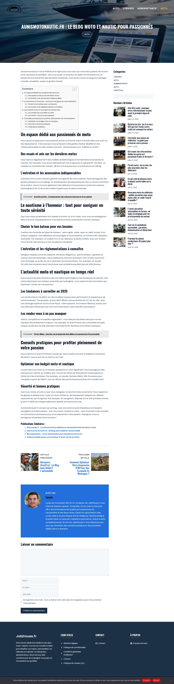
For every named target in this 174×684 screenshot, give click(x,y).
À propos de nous (140, 643)
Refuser (156, 680)
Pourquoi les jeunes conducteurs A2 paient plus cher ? (139, 241)
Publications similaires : (37, 127)
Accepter (146, 680)
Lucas (49, 497)
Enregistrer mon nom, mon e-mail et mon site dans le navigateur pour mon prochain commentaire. (62, 601)
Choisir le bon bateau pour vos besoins (42, 104)
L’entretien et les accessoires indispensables (45, 98)
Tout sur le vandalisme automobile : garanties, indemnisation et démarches (140, 227)
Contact (67, 659)
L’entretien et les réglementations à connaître (45, 107)
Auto (116, 8)
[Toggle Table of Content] (73, 89)
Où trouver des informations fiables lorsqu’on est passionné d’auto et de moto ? (140, 154)
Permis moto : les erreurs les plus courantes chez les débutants (140, 168)
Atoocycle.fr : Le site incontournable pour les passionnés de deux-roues (61, 427)
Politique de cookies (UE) (74, 663)
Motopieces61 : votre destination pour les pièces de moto (54, 434)
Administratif (147, 8)
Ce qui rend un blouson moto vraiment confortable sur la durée (140, 181)
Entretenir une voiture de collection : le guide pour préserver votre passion (138, 140)
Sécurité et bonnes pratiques (39, 124)
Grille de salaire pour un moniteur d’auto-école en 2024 (53, 437)
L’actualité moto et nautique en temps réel (42, 110)
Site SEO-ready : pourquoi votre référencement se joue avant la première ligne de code (140, 111)
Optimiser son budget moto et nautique (43, 121)
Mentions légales (71, 643)
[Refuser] (171, 680)
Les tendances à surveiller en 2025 (41, 113)
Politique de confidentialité (75, 647)
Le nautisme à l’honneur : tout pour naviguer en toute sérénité (50, 101)
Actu (164, 8)
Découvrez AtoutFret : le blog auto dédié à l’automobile (53, 431)
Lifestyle (118, 90)
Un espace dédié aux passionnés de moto (41, 93)
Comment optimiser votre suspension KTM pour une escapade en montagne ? (79, 467)
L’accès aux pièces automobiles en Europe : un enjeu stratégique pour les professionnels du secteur (139, 212)
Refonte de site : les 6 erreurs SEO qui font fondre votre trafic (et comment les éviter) (140, 127)
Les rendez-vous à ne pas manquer (41, 115)
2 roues (128, 8)
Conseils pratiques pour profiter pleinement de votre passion (49, 118)
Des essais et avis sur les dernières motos (43, 95)
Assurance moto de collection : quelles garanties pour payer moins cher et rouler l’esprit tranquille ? (140, 196)
